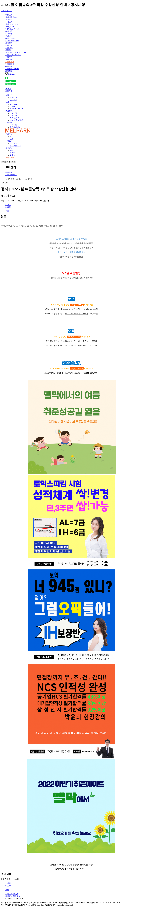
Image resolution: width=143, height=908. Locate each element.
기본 (8, 162)
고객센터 (9, 43)
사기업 (12, 153)
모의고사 (9, 50)
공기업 (12, 150)
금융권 (12, 155)
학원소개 (9, 15)
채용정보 (9, 59)
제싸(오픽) (9, 27)
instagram (11, 74)
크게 (13, 162)
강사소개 (9, 22)
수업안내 (13, 115)
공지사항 (9, 45)
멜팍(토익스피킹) (12, 24)
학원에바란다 (15, 127)
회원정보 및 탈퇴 (12, 69)
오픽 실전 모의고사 (13, 55)
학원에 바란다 (11, 175)
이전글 (8, 205)
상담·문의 (9, 48)
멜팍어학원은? (11, 17)
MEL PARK (14, 104)
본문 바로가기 (6, 11)
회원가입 (9, 91)
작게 (3, 162)
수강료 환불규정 (16, 120)
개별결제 (9, 71)
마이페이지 (9, 64)
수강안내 (9, 36)
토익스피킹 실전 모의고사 (15, 52)
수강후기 (9, 57)
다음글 (8, 207)
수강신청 (9, 31)
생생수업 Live (15, 146)
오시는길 (9, 20)
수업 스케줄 (10, 38)
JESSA (12, 106)
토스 (11, 136)
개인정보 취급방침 (12, 896)
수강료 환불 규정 (12, 41)
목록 (7, 211)
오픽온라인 (9, 62)
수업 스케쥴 (14, 118)
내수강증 (9, 66)
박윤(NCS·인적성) (12, 29)
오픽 (11, 139)
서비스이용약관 (11, 894)
